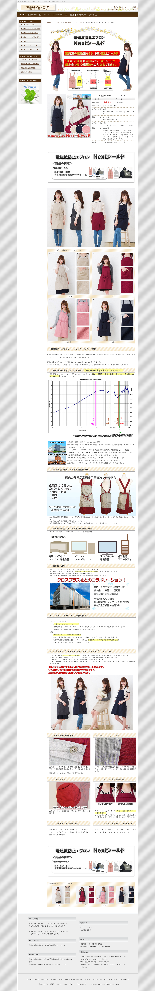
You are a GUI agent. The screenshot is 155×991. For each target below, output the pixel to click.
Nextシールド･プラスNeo (30, 29)
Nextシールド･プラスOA (30, 37)
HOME (22, 15)
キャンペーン (48, 15)
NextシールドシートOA (29, 49)
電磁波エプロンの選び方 (30, 64)
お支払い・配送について (59, 979)
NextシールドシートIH (29, 45)
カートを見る (69, 15)
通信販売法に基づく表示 (79, 979)
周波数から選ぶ (26, 72)
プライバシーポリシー (99, 979)
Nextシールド (26, 41)
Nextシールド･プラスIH (29, 33)
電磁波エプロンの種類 (29, 59)
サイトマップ (81, 15)
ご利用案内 (58, 15)
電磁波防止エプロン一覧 (73, 22)
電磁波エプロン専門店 (55, 22)
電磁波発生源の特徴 (28, 68)
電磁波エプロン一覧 (34, 15)
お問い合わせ (93, 15)
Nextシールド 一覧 (28, 25)
